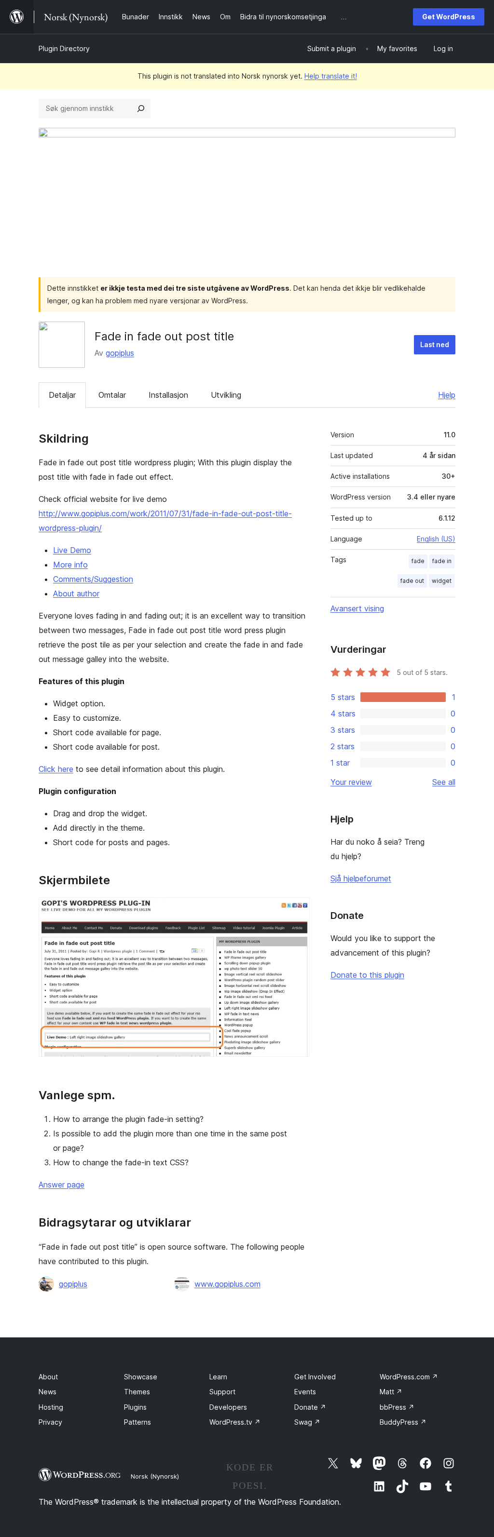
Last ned (434, 344)
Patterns (137, 1422)
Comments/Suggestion (93, 579)
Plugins (135, 1407)
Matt (391, 1392)
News (47, 1392)
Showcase (140, 1377)
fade (418, 561)
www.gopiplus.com (227, 1284)
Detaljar (62, 395)
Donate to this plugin (367, 975)
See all (443, 782)
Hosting (51, 1407)
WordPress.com (409, 1377)
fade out (412, 580)
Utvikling (226, 395)
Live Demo (72, 550)
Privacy (50, 1422)
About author (76, 593)
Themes (137, 1392)
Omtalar (112, 395)
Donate (310, 1407)
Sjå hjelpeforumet (360, 878)
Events (305, 1392)
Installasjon (168, 395)
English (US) (436, 539)
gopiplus (120, 353)
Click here (56, 769)
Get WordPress (448, 17)
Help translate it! (330, 76)
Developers (228, 1407)
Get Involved (315, 1377)
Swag (307, 1422)
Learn (218, 1377)
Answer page (61, 1184)
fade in (442, 561)
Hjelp (446, 395)
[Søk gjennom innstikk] (141, 108)
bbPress (397, 1407)
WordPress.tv (235, 1422)
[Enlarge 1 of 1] (297, 910)
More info (70, 564)
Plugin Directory (64, 48)
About (48, 1377)
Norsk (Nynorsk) (155, 1476)
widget (442, 580)
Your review (351, 782)
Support (222, 1392)
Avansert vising (357, 608)
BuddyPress (403, 1422)
